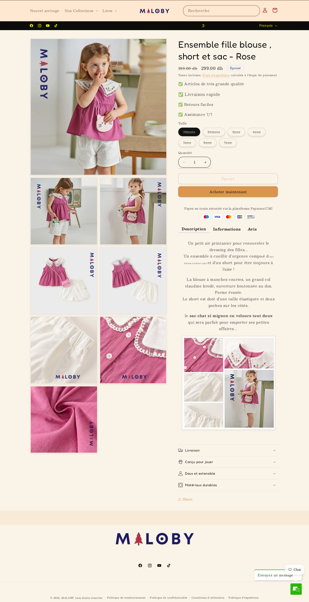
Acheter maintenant (228, 192)
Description (194, 229)
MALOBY (67, 598)
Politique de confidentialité (168, 598)
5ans (189, 143)
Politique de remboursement (126, 598)
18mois (191, 132)
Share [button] (188, 499)
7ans (230, 143)
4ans (259, 132)
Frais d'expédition (216, 75)
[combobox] (221, 11)
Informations (227, 229)
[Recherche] (254, 11)
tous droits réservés (89, 598)
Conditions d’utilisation (208, 598)
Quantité (185, 153)
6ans (210, 143)
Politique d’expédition (243, 598)
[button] (81, 11)
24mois (216, 132)
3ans (238, 132)
